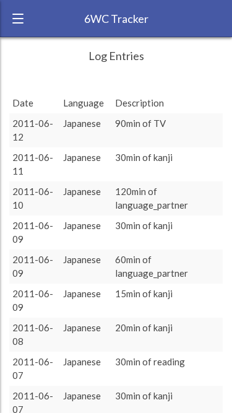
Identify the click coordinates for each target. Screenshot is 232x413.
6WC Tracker (116, 18)
